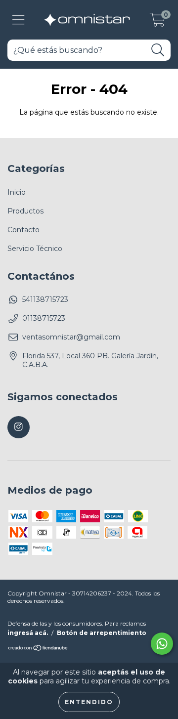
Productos (25, 211)
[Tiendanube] (38, 649)
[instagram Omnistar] (18, 427)
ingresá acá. (27, 632)
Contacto (23, 229)
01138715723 (43, 318)
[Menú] (18, 20)
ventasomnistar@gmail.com (71, 337)
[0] (157, 22)
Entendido (89, 702)
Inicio (16, 192)
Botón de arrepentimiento (101, 632)
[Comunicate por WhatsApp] (162, 644)
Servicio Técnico (34, 248)
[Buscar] (158, 50)
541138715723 (45, 299)
